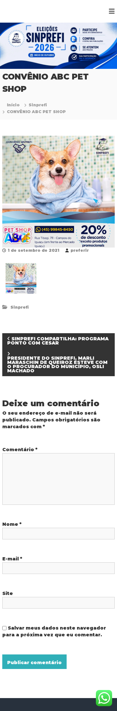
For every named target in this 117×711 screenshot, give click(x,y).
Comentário (19, 449)
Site (7, 593)
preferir (80, 250)
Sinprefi (38, 104)
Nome (11, 524)
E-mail (12, 559)
